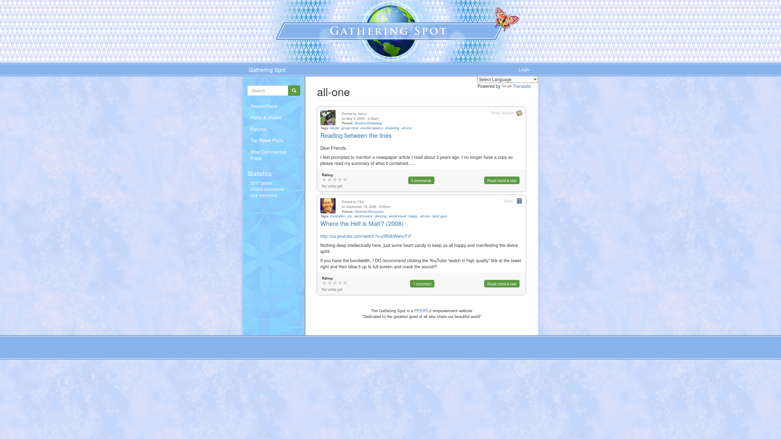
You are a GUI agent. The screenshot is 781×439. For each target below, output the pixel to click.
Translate (522, 86)
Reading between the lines (356, 135)
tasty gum (439, 216)
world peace (364, 216)
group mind (349, 128)
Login (524, 69)
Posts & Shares (266, 117)
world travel (397, 216)
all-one (407, 128)
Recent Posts (264, 106)
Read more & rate (501, 180)
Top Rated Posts (267, 140)
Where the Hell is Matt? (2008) (362, 223)
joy (350, 216)
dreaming (392, 128)
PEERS (423, 311)
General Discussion (369, 211)
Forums (258, 129)
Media (334, 128)
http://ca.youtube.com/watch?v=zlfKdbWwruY (365, 236)
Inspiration (337, 216)
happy (413, 216)
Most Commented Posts (268, 154)
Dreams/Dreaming (368, 123)
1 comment (422, 283)
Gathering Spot (267, 69)
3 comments (421, 180)
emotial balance (371, 128)
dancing (381, 216)
